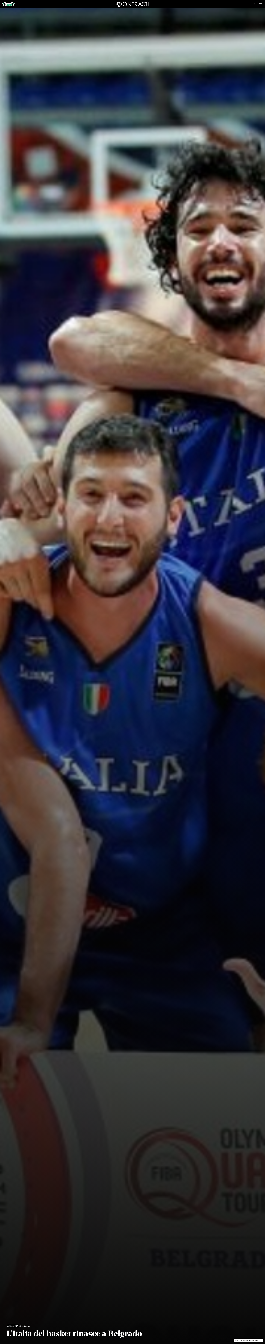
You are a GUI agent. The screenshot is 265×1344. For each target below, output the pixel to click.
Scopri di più (254, 1340)
